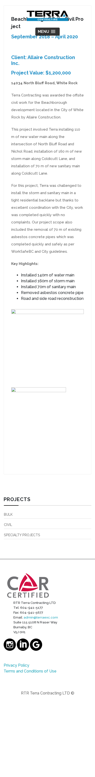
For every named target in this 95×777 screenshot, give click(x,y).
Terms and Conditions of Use (30, 671)
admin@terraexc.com (41, 617)
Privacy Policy (16, 665)
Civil (8, 525)
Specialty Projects (22, 535)
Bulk (8, 514)
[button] (47, 32)
